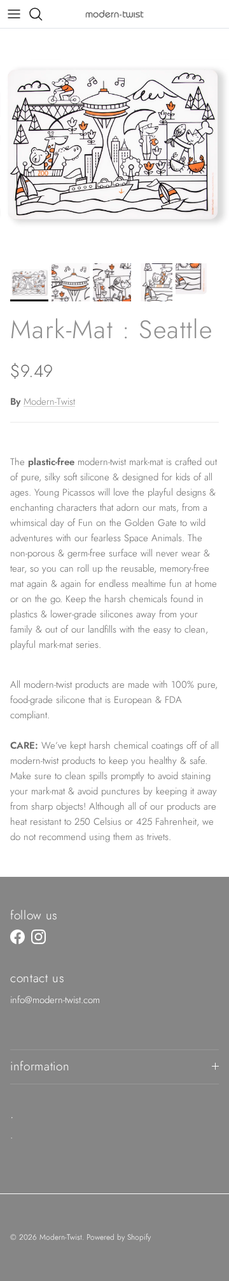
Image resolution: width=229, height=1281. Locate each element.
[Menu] (14, 14)
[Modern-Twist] (114, 14)
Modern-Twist (49, 402)
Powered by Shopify (119, 1237)
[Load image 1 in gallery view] (114, 143)
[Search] (42, 14)
